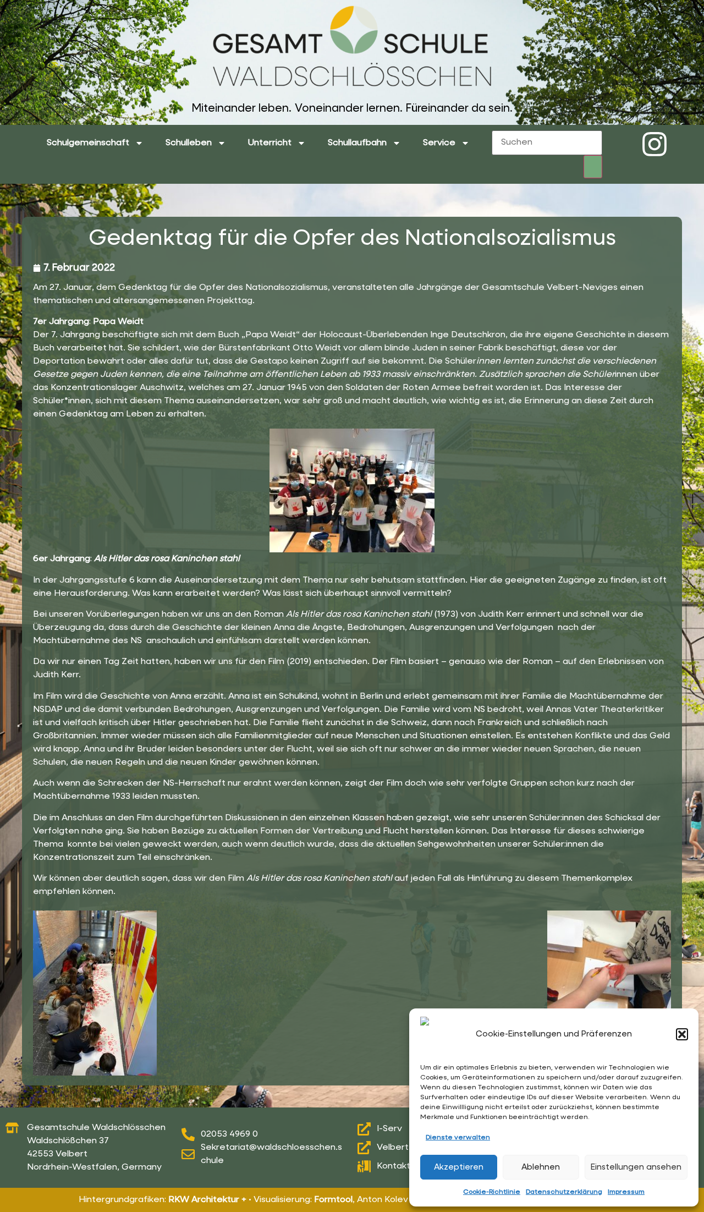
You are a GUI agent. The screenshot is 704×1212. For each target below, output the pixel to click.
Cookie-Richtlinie (491, 1192)
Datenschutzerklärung (564, 1192)
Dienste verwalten (458, 1137)
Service (439, 143)
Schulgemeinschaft (88, 143)
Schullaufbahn (357, 143)
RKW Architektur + (207, 1199)
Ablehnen (540, 1167)
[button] (682, 1034)
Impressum (626, 1192)
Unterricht (270, 143)
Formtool (333, 1199)
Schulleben (189, 143)
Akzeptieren (458, 1167)
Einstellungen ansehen (636, 1167)
